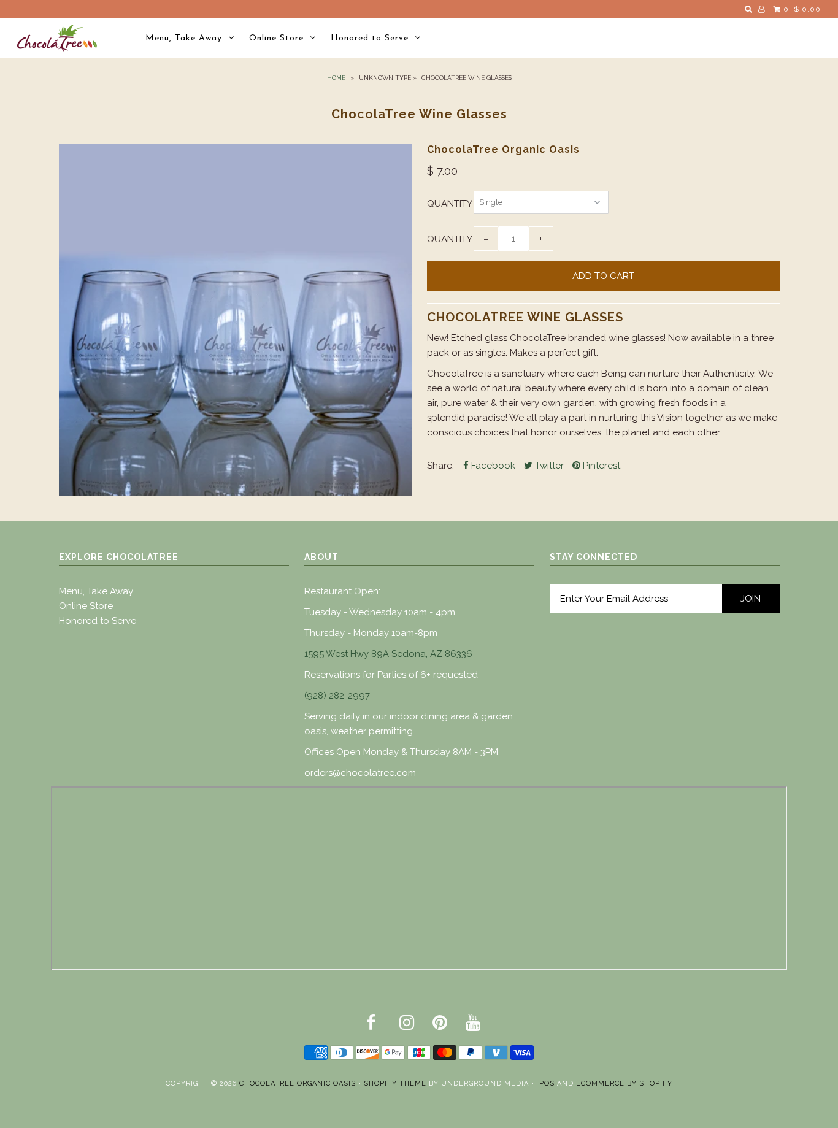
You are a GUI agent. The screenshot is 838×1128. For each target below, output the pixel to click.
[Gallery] (235, 320)
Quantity (449, 203)
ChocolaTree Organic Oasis (297, 1084)
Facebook (492, 465)
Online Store (276, 38)
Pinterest (600, 465)
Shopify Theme (395, 1084)
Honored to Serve (370, 38)
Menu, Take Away (183, 38)
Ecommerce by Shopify (624, 1084)
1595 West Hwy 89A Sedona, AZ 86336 (388, 653)
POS (547, 1084)
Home (336, 77)
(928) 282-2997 (337, 695)
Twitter (548, 465)
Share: (440, 465)
